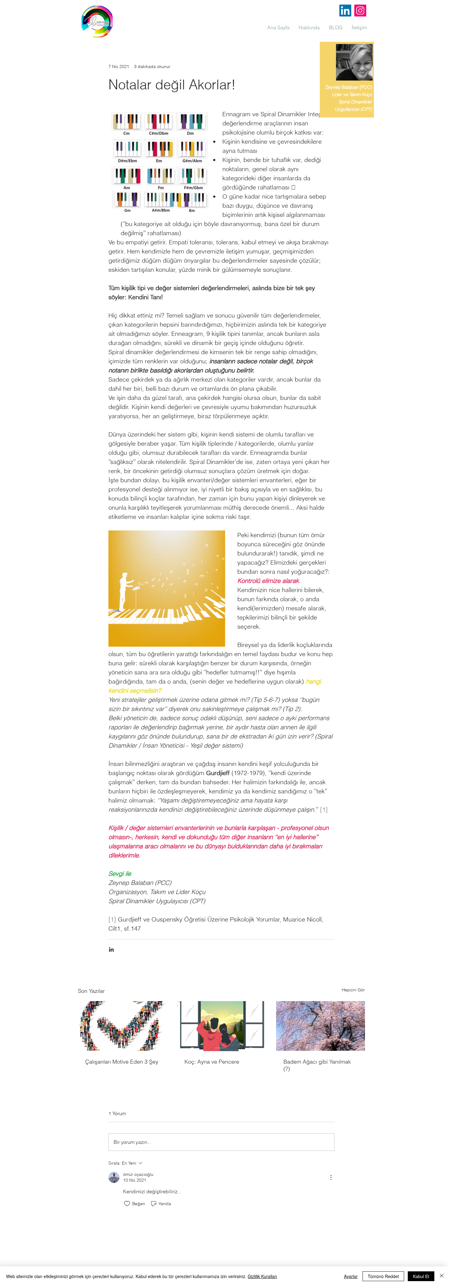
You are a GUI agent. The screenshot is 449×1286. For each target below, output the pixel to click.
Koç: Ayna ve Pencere (211, 1061)
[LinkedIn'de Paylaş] (111, 949)
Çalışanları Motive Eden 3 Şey (121, 1061)
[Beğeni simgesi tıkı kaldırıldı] (127, 1203)
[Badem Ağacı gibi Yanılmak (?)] (320, 1026)
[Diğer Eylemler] (330, 1177)
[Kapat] (441, 1276)
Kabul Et (421, 1276)
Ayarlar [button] (351, 1276)
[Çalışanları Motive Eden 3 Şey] (122, 1026)
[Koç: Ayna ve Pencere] (221, 1026)
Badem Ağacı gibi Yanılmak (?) (317, 1065)
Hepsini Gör (353, 990)
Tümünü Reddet (383, 1276)
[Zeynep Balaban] (360, 10)
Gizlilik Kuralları (262, 1276)
